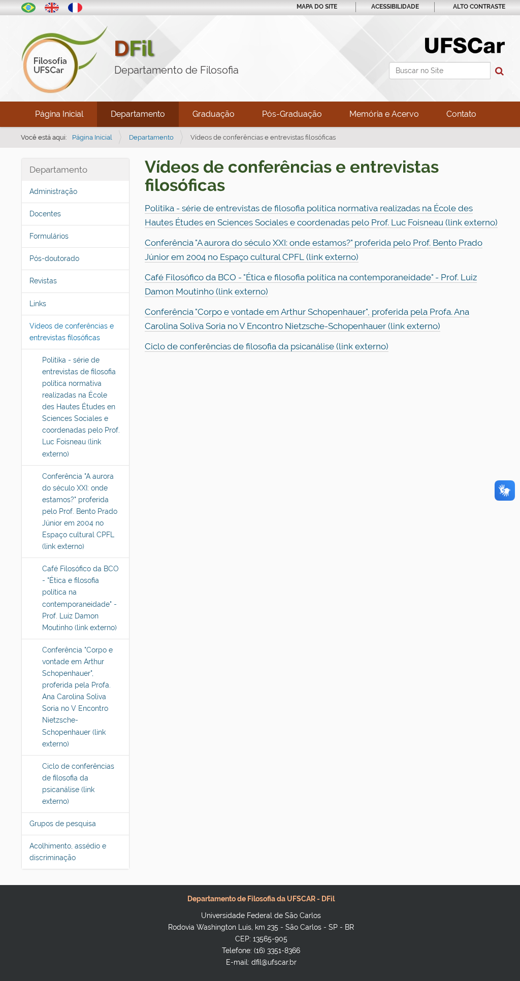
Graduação (213, 114)
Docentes (45, 214)
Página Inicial (59, 114)
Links (37, 304)
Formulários (49, 236)
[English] (52, 7)
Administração (53, 191)
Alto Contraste (479, 6)
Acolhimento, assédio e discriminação (67, 852)
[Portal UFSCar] (465, 45)
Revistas (43, 281)
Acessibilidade (395, 6)
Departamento (138, 114)
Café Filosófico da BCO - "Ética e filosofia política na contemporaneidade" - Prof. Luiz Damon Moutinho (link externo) (80, 598)
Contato (461, 114)
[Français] (75, 7)
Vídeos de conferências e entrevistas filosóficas (71, 332)
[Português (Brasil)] (28, 7)
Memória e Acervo (384, 114)
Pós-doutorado (54, 258)
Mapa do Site (317, 6)
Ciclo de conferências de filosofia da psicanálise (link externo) (78, 783)
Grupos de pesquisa (62, 824)
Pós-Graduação (292, 114)
